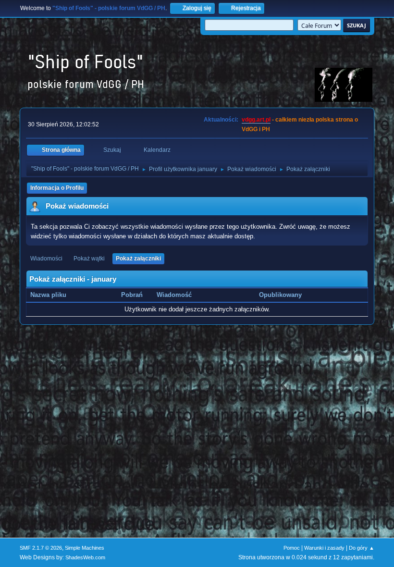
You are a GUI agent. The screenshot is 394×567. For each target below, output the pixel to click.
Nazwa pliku (49, 294)
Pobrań (132, 294)
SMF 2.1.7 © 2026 (41, 548)
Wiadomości (46, 258)
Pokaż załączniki (138, 258)
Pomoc (291, 548)
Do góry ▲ (361, 548)
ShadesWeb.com (85, 557)
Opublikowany (280, 294)
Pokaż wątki (89, 258)
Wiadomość (174, 294)
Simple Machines (84, 548)
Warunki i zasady (324, 548)
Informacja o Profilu (57, 188)
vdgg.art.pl (256, 119)
